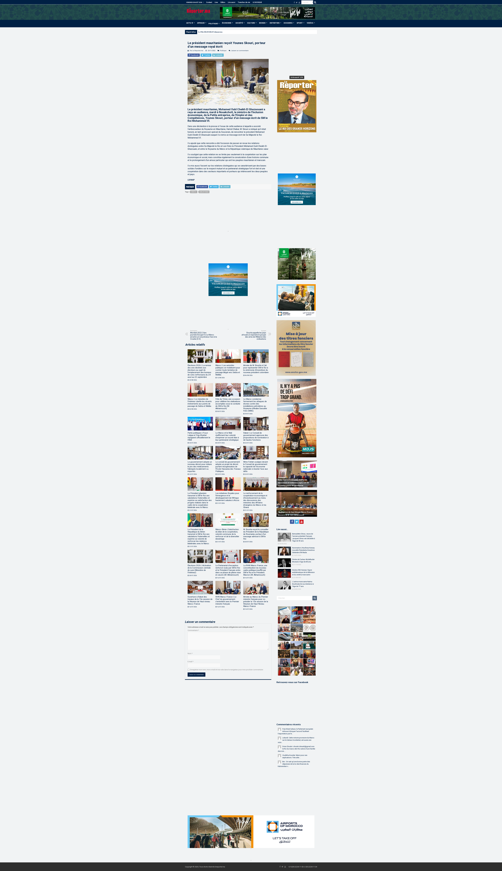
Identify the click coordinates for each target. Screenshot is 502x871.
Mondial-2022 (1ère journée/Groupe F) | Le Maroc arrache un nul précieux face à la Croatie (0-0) (203, 335)
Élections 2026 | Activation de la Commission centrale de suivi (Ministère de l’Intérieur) (199, 569)
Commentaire (193, 630)
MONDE (262, 23)
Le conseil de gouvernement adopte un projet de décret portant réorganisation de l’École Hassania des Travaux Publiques (228, 466)
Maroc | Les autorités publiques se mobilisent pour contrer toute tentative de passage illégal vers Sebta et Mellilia (227, 370)
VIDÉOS (310, 23)
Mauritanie (204, 192)
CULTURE (251, 23)
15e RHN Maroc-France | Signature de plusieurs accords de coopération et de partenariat (294, 512)
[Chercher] (315, 2)
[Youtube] (299, 2)
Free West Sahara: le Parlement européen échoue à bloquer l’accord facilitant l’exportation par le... (295, 731)
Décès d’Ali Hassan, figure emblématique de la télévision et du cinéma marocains (303, 572)
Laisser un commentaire (240, 50)
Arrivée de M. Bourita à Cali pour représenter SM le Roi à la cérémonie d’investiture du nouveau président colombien (256, 369)
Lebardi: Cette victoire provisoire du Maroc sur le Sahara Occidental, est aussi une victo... (296, 740)
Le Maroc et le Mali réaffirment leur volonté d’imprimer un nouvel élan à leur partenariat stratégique (227, 436)
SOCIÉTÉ (239, 23)
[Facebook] (294, 2)
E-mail (190, 662)
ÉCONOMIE (226, 23)
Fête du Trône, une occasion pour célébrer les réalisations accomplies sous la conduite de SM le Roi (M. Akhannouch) (227, 404)
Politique (223, 50)
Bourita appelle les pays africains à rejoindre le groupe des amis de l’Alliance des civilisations (254, 335)
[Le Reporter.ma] (198, 10)
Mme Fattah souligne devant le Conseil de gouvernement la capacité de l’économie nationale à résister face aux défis (255, 466)
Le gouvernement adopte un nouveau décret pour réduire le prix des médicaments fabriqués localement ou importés (200, 466)
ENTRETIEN (274, 23)
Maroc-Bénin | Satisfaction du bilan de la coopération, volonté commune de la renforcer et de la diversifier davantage (227, 534)
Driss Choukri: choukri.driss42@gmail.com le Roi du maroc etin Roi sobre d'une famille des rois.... (296, 748)
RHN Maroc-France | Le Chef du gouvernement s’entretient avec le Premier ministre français (227, 600)
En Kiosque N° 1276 (297, 77)
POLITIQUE (213, 24)
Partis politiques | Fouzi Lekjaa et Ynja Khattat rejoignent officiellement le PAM (199, 436)
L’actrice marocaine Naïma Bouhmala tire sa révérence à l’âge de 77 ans (303, 584)
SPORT (300, 23)
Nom (190, 653)
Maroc (193, 192)
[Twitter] (297, 2)
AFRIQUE (201, 23)
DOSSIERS (288, 23)
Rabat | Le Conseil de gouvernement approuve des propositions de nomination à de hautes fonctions (256, 436)
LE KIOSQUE (257, 2)
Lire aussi (231, 2)
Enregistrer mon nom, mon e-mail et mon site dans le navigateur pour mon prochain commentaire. (226, 670)
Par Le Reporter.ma (196, 50)
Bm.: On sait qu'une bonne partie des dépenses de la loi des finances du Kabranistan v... (294, 764)
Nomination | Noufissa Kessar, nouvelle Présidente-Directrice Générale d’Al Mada (303, 550)
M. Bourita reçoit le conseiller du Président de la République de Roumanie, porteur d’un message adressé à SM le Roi (256, 534)
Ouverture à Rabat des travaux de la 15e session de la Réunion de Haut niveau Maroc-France (200, 600)
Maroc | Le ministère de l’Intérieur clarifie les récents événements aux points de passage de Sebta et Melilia (200, 402)
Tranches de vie (244, 2)
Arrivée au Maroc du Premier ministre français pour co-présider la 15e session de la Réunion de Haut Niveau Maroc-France (255, 601)
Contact (209, 2)
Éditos (223, 2)
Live (216, 2)
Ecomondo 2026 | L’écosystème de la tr (212, 32)
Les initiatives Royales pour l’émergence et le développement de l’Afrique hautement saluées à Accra (227, 496)
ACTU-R (189, 23)
